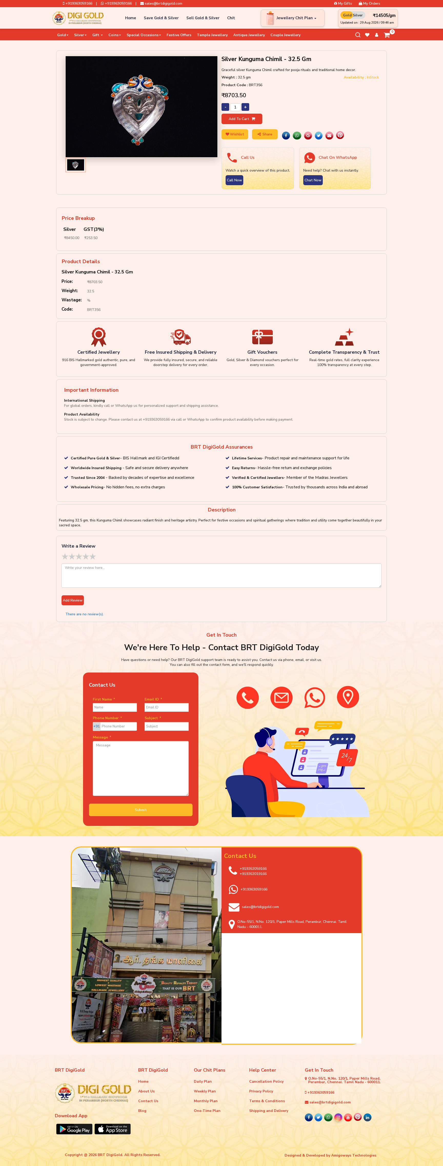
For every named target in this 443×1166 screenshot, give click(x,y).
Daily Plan (203, 1081)
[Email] (329, 136)
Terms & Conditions (267, 1101)
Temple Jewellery (212, 35)
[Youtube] (348, 1117)
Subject (153, 718)
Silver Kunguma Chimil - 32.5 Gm (97, 272)
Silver (79, 35)
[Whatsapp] (297, 136)
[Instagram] (338, 1117)
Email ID (153, 699)
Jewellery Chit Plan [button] (295, 18)
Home (130, 18)
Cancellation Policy (266, 1081)
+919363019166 (253, 873)
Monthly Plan (206, 1101)
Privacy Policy (261, 1091)
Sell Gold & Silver (202, 18)
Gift (96, 35)
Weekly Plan (205, 1091)
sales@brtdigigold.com (163, 3)
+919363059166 (78, 3)
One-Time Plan (207, 1110)
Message (102, 737)
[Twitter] (318, 136)
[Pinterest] (340, 136)
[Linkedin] (367, 1117)
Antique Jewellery (249, 35)
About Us (146, 1091)
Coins (113, 35)
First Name (104, 699)
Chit (231, 18)
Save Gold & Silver (161, 18)
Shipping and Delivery (268, 1110)
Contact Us (148, 1101)
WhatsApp (196, 419)
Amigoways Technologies (353, 1155)
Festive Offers (179, 35)
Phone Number (107, 718)
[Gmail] (308, 136)
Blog (142, 1110)
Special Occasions (142, 35)
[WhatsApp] (328, 1117)
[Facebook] (285, 136)
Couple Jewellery (285, 35)
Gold (61, 35)
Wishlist (237, 134)
